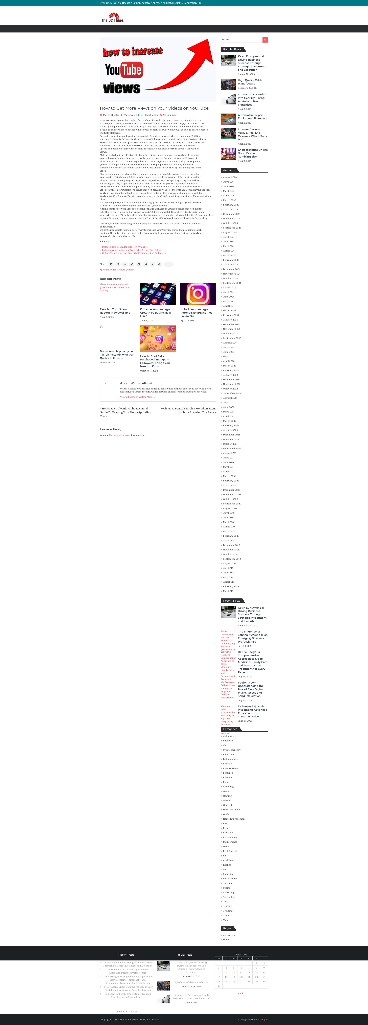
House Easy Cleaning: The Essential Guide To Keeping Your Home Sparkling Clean (125, 412)
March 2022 (229, 421)
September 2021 (232, 448)
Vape (225, 920)
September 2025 (232, 228)
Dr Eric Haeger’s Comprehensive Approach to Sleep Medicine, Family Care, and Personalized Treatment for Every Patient (253, 662)
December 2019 (231, 545)
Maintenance (230, 842)
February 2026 (231, 205)
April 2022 (229, 416)
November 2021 (231, 439)
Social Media (151, 115)
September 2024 (232, 283)
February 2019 (231, 586)
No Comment (170, 115)
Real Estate (229, 860)
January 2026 (230, 209)
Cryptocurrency (231, 750)
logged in (119, 435)
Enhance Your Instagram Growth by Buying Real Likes (131, 250)
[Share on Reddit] (145, 264)
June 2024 (228, 296)
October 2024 (230, 278)
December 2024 (231, 269)
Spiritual (227, 883)
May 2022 (228, 411)
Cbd (225, 745)
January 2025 (230, 264)
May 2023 (228, 356)
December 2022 (231, 379)
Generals (228, 805)
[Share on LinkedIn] (125, 264)
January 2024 (230, 319)
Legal (226, 828)
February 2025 (231, 260)
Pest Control (230, 851)
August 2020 (230, 508)
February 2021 (231, 480)
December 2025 (231, 214)
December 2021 (231, 434)
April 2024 (229, 306)
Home (226, 939)
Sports (226, 888)
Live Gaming (230, 837)
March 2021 (229, 476)
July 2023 (228, 347)
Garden (227, 800)
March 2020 (229, 531)
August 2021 (229, 453)
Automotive (229, 736)
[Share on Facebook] (111, 264)
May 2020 (228, 522)
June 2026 (228, 186)
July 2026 (228, 182)
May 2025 (228, 246)
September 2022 (232, 393)
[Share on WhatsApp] (132, 264)
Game (226, 791)
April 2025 (229, 250)
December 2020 (231, 490)
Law (225, 823)
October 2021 (230, 444)
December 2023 (231, 324)
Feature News (230, 768)
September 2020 (232, 503)
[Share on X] (118, 264)
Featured (228, 773)
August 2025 (230, 232)
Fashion (227, 763)
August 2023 (230, 342)
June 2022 (228, 407)
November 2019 (231, 549)
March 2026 (229, 200)
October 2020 (230, 499)
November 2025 (231, 218)
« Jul (240, 993)
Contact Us (229, 935)
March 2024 (229, 310)
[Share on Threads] (159, 264)
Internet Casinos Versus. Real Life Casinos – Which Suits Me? (252, 134)
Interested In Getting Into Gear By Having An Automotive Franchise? (252, 99)
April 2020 (229, 526)
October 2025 (230, 223)
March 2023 (229, 365)
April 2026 (229, 195)
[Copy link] (169, 264)
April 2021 (228, 471)
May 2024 (228, 301)
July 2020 (228, 513)
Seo (225, 869)
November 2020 (232, 494)
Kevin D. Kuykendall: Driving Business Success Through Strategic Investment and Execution (252, 63)
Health (226, 814)
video (106, 269)
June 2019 (228, 572)
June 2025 (228, 241)
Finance (227, 777)
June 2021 (228, 462)
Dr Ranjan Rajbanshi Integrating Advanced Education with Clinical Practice (252, 711)
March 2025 (229, 255)
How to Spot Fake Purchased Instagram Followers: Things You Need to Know (155, 361)
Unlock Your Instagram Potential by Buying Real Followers (134, 253)
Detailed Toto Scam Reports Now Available (125, 247)
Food (226, 782)
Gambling (228, 786)
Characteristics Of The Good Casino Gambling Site (253, 153)
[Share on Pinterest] (138, 264)
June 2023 (228, 352)
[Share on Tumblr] (152, 264)
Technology (229, 897)
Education (228, 754)
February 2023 (231, 370)
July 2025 (228, 237)
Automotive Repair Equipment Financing (252, 117)
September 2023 (232, 338)
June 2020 (228, 517)
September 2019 (232, 559)
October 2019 (230, 554)
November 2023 (231, 329)
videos (114, 269)
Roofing (227, 865)
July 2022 (228, 402)
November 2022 (231, 384)
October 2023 (230, 333)
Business (228, 740)
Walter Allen (130, 115)
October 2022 (230, 388)
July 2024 (228, 292)
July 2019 (228, 568)
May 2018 (228, 591)
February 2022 (231, 425)
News (226, 846)
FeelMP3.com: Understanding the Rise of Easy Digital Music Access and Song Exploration (163, 3)
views (122, 269)
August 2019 (229, 563)
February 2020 (231, 536)
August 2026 (230, 177)
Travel (226, 915)
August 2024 (230, 287)
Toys (225, 901)
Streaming (229, 892)
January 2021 (230, 485)
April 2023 (229, 361)
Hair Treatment (231, 809)
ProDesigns (261, 1019)
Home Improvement (234, 819)
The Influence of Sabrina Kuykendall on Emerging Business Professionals (253, 636)
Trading (227, 906)
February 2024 (231, 315)
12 (233, 972)
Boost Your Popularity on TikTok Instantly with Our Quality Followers (117, 355)
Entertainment (231, 759)
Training (228, 911)
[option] (157, 3)
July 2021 (228, 457)
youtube (130, 269)
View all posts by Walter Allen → (137, 397)
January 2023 (230, 375)
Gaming (227, 796)
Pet (225, 855)
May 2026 (228, 191)
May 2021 (228, 467)
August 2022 (230, 398)
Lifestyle (228, 832)
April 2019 (228, 582)
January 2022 (230, 430)
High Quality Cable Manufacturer (250, 82)
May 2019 (228, 577)
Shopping (228, 874)
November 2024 (231, 273)
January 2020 (230, 540)
